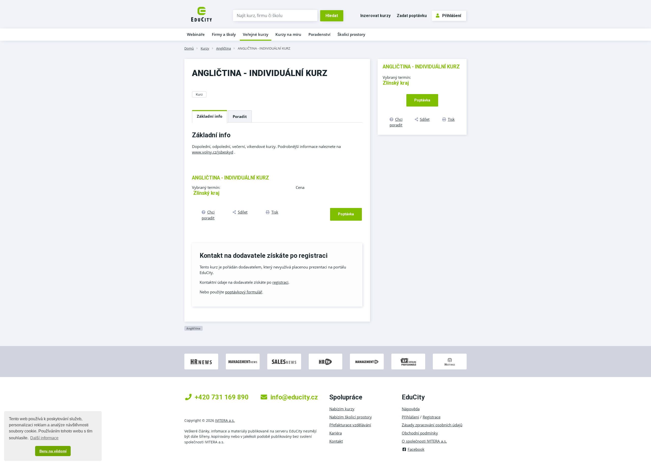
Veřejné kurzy (255, 34)
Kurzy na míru (288, 34)
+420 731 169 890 (222, 397)
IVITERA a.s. (225, 420)
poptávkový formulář (243, 291)
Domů (189, 48)
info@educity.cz (294, 397)
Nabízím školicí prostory (350, 416)
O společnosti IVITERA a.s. (424, 441)
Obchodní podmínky (420, 433)
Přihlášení (451, 15)
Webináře (196, 34)
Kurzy (205, 48)
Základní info (209, 116)
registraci (280, 282)
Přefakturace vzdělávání (350, 424)
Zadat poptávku (412, 15)
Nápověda (411, 408)
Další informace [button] (44, 438)
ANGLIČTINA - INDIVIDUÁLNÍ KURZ (264, 48)
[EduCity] (201, 13)
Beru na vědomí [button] (53, 451)
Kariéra (335, 433)
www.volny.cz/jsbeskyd (212, 152)
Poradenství (319, 34)
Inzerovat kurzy (375, 15)
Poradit (240, 116)
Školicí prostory (351, 34)
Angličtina (223, 48)
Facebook (416, 449)
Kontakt (336, 441)
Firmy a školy (224, 34)
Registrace (431, 416)
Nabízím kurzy (341, 408)
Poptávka (346, 214)
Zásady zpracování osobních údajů (432, 424)
